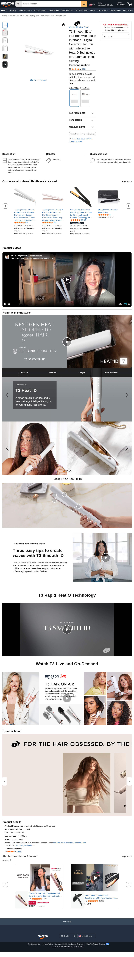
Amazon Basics (40, 10)
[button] (4, 10)
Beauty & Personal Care (10, 16)
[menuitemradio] (125, 304)
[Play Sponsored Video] (95, 877)
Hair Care (24, 16)
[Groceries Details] (107, 10)
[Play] (4, 304)
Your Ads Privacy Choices (95, 944)
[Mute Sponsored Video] (60, 888)
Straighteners (61, 16)
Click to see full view (38, 80)
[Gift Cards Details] (132, 10)
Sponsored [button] (6, 860)
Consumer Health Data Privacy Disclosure (70, 944)
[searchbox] (51, 3)
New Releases (67, 10)
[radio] (4, 25)
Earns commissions (35, 256)
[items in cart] (130, 4)
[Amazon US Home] (43, 937)
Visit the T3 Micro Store (78, 27)
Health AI (12, 10)
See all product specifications (83, 134)
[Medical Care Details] (31, 10)
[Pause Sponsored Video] (60, 883)
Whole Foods (115, 10)
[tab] (23, 372)
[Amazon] (7, 4)
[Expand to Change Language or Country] (74, 936)
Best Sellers (54, 10)
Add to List (108, 36)
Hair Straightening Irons (24, 845)
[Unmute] (129, 304)
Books (92, 10)
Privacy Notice (48, 944)
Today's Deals (82, 10)
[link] (25, 215)
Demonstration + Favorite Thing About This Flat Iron (33, 258)
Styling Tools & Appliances (39, 16)
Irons (52, 16)
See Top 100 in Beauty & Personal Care (69, 843)
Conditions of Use (34, 944)
